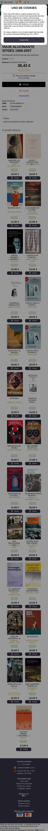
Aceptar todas (24, 40)
